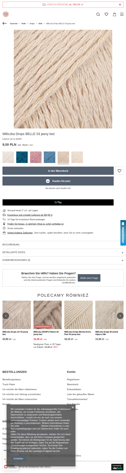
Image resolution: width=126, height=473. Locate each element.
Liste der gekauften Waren (80, 394)
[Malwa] (36, 157)
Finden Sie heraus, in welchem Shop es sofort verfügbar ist (35, 224)
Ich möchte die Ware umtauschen (19, 399)
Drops (32, 24)
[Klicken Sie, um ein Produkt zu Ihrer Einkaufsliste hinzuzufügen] (119, 171)
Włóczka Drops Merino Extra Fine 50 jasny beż (77, 333)
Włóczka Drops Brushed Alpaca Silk (106, 333)
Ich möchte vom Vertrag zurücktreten (21, 394)
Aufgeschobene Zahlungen (20, 233)
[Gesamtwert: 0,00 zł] (114, 14)
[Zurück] (5, 23)
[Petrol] (22, 157)
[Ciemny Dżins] (49, 157)
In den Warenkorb (58, 170)
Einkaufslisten (74, 389)
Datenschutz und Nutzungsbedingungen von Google (40, 431)
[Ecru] (77, 157)
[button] (5, 315)
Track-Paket (8, 384)
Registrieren (73, 379)
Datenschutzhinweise (30, 426)
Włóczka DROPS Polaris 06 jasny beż (46, 333)
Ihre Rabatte (73, 404)
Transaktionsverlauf (77, 399)
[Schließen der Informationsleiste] (120, 5)
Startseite (14, 24)
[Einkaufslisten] (106, 14)
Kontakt (6, 404)
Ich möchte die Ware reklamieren (19, 389)
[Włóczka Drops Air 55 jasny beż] (16, 315)
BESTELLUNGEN (14, 371)
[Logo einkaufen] (5, 14)
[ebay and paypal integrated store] (117, 467)
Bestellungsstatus (11, 379)
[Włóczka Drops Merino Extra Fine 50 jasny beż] (78, 315)
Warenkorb (72, 384)
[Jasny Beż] (63, 157)
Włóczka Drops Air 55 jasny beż (15, 333)
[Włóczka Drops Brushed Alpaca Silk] (109, 315)
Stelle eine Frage (89, 278)
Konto (71, 371)
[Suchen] (98, 14)
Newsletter (72, 409)
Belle (40, 24)
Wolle (23, 24)
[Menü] (122, 14)
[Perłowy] (8, 157)
